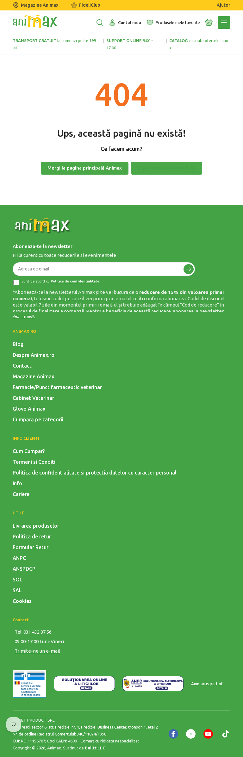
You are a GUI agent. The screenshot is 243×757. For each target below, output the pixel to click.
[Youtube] (208, 734)
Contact (22, 366)
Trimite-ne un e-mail (37, 651)
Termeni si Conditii (35, 462)
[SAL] (153, 683)
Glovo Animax (29, 409)
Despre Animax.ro (33, 355)
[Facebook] (173, 734)
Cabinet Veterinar (33, 398)
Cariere (21, 494)
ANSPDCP (24, 569)
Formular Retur (30, 547)
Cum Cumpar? (29, 451)
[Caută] (99, 22)
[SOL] (84, 683)
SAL (17, 590)
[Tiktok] (225, 734)
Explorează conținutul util (167, 168)
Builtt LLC (95, 748)
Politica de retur (32, 536)
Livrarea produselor (36, 526)
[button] (209, 22)
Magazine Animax (39, 5)
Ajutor (223, 5)
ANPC (19, 558)
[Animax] (43, 226)
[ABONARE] (189, 269)
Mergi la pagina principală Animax (84, 168)
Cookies (22, 601)
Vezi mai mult (24, 316)
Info (17, 483)
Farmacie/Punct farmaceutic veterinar (57, 387)
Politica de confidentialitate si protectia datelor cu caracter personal (95, 472)
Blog (18, 344)
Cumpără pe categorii (38, 419)
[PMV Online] (29, 684)
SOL (17, 579)
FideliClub (89, 5)
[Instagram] (191, 734)
